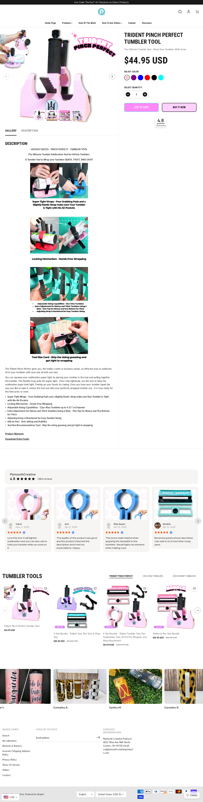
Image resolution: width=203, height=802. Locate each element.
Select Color (131, 71)
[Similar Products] (45, 588)
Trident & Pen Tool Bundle (166, 633)
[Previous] (6, 76)
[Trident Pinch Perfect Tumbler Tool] (59, 76)
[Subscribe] (98, 738)
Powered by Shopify (34, 794)
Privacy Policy (9, 759)
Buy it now (179, 107)
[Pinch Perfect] (101, 11)
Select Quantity (133, 87)
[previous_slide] (5, 521)
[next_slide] (198, 521)
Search (5, 735)
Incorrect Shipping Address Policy (16, 753)
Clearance (147, 23)
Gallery (10, 130)
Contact (131, 23)
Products (66, 23)
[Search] (180, 11)
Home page (50, 23)
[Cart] (197, 11)
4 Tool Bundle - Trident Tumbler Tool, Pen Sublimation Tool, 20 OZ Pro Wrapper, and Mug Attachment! (125, 637)
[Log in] (188, 11)
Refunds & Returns (12, 746)
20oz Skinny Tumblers (184, 576)
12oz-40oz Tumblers (152, 576)
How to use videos (111, 23)
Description (29, 130)
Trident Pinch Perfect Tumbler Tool (21, 626)
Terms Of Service (11, 765)
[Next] (112, 76)
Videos (5, 770)
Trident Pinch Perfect (121, 576)
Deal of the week (87, 23)
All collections (9, 740)
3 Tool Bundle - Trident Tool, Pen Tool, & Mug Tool (77, 635)
